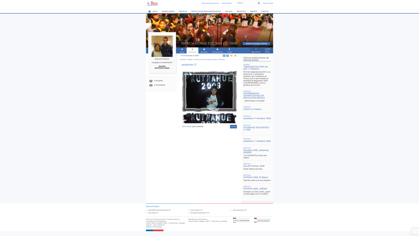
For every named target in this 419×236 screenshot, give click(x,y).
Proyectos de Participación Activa (206, 11)
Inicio (182, 52)
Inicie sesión (187, 126)
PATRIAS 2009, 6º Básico (255, 177)
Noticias (228, 11)
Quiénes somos (168, 11)
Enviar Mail (235, 56)
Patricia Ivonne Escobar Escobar (206, 59)
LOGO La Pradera (252, 109)
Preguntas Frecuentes (210, 3)
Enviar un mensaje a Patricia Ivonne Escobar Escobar (256, 44)
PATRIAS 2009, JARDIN (255, 188)
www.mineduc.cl (196, 210)
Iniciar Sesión (268, 3)
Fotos (229, 52)
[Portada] (152, 3)
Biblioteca (241, 11)
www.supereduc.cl (239, 210)
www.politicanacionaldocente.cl (159, 210)
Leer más (233, 126)
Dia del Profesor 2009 (253, 166)
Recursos (204, 52)
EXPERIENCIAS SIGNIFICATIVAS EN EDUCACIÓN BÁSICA (254, 95)
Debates (253, 11)
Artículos (192, 52)
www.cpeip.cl (153, 213)
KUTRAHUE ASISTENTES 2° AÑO (256, 128)
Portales (190, 59)
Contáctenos (227, 3)
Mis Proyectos (217, 52)
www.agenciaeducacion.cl (199, 213)
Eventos (265, 11)
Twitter (227, 56)
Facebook (224, 56)
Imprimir (231, 56)
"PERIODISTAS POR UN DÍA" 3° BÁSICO (255, 68)
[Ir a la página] (241, 222)
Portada (182, 59)
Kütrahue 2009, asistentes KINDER (256, 151)
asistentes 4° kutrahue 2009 (257, 118)
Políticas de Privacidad (154, 227)
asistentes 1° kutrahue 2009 (257, 141)
